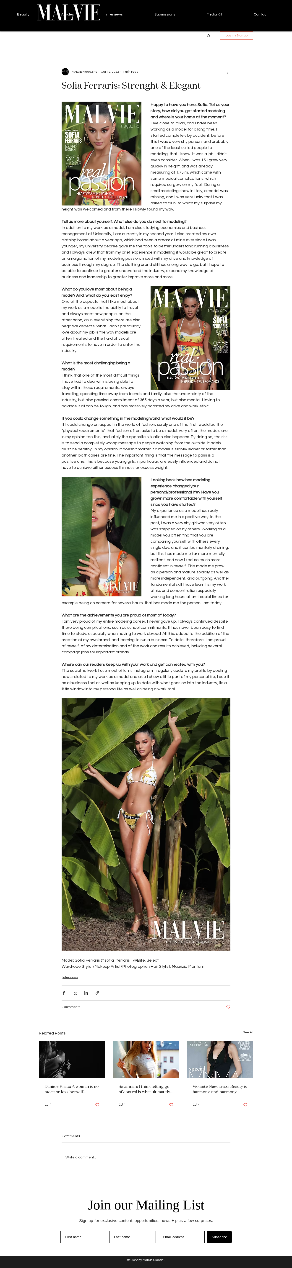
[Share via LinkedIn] (86, 993)
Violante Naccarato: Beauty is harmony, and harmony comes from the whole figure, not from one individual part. (220, 1088)
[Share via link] (97, 993)
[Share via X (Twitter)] (75, 993)
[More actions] (227, 71)
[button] (208, 35)
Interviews (70, 977)
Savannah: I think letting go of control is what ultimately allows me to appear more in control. (145, 1088)
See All (248, 1032)
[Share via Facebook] (64, 993)
